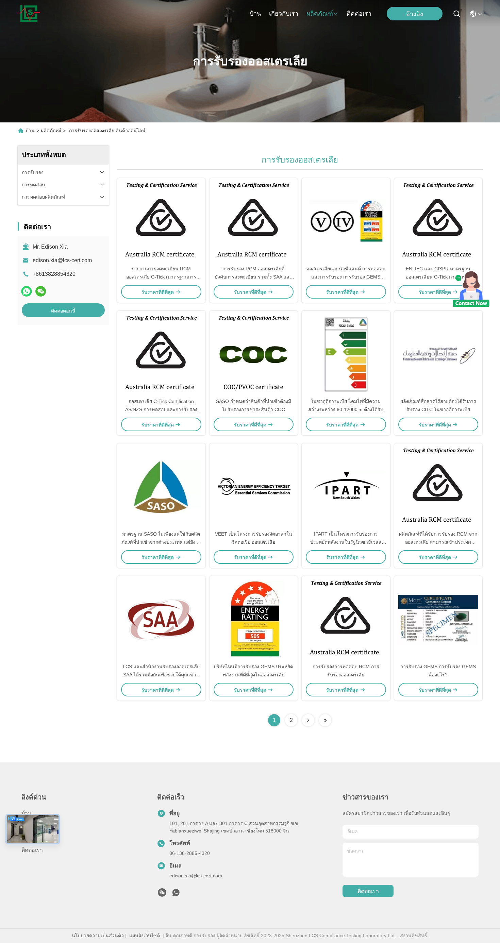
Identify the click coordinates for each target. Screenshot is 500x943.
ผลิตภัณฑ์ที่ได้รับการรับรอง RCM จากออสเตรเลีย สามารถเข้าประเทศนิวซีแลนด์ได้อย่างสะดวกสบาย (438, 542)
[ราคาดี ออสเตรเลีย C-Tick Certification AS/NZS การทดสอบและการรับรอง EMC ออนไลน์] (161, 354)
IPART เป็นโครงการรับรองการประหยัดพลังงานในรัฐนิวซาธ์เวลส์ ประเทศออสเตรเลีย (346, 542)
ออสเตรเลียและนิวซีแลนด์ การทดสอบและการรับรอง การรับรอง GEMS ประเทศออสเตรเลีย (345, 277)
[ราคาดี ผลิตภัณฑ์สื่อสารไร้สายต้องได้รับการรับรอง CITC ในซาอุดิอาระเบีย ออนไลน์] (438, 354)
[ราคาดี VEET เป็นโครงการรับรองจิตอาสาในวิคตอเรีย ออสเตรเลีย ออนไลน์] (254, 487)
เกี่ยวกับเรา (283, 13)
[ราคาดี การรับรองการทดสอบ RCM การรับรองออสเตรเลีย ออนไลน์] (346, 619)
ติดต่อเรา (359, 13)
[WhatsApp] (26, 291)
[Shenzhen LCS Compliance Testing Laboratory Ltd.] (28, 13)
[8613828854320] (176, 894)
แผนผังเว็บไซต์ (144, 935)
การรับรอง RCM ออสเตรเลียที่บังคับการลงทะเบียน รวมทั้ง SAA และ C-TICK (253, 277)
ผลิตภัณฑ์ (319, 13)
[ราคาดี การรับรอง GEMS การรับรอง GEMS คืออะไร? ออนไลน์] (438, 619)
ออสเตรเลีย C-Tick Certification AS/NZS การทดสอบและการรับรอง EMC (161, 409)
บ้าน (255, 13)
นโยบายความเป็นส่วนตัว (98, 935)
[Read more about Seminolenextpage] (308, 720)
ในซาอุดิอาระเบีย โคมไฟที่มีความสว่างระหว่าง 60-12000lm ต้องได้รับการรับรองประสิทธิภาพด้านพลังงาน (345, 409)
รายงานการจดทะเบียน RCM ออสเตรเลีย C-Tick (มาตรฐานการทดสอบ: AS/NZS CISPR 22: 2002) (161, 277)
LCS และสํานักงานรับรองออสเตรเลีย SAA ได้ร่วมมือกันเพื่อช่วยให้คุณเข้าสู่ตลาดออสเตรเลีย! (161, 675)
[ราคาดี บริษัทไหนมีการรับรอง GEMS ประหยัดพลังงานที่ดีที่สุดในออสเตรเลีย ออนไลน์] (254, 619)
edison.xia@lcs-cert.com (62, 260)
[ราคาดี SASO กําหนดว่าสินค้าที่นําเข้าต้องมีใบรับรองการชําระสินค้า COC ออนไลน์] (254, 354)
